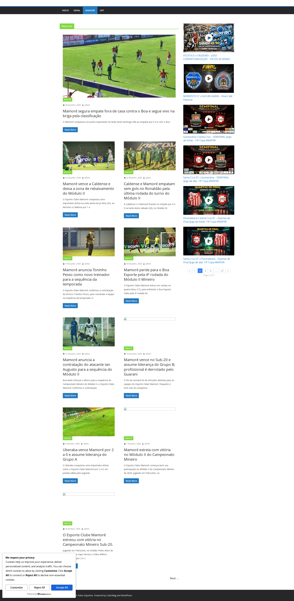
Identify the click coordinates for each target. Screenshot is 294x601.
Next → (174, 578)
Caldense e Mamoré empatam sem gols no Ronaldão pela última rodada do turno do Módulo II (149, 191)
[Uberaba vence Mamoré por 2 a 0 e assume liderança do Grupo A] (89, 421)
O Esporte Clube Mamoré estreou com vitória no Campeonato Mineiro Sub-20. (88, 539)
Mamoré (90, 10)
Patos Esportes (85, 595)
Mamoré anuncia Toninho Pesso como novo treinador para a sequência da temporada (86, 277)
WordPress (126, 595)
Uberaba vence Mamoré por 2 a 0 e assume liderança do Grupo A (88, 454)
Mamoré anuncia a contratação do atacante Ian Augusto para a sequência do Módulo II (87, 367)
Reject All (39, 587)
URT (102, 10)
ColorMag (111, 595)
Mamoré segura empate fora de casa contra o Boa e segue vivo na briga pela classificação (119, 113)
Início (65, 10)
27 (222, 270)
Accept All (62, 587)
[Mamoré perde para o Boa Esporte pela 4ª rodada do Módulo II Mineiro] (150, 241)
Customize (16, 587)
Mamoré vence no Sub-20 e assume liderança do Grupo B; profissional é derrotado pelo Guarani (149, 367)
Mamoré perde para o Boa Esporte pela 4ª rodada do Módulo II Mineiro (146, 274)
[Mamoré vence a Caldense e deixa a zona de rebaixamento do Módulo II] (89, 155)
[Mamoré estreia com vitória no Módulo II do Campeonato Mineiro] (150, 421)
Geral (77, 10)
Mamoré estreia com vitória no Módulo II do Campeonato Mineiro (149, 454)
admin (87, 105)
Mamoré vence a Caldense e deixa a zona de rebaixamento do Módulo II (88, 188)
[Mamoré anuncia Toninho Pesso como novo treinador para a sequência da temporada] (89, 241)
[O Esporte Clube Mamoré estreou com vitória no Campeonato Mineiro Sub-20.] (89, 507)
